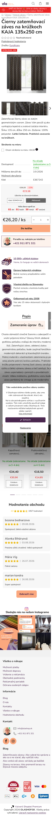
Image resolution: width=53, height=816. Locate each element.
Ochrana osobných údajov (16, 691)
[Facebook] (6, 747)
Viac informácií (25, 413)
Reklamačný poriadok (13, 687)
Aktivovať (35, 198)
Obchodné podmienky (14, 684)
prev (3, 446)
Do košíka (25, 226)
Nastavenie (25, 428)
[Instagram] (13, 747)
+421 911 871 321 (24, 241)
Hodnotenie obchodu (25, 511)
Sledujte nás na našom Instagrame (26, 619)
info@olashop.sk (25, 734)
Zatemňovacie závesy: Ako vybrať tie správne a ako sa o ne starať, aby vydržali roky (23, 763)
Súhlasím (27, 419)
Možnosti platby (11, 673)
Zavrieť (21, 249)
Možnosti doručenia (11, 173)
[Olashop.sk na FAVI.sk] (12, 794)
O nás (6, 708)
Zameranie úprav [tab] (22, 324)
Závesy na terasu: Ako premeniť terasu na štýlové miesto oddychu (24, 774)
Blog (5, 703)
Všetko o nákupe (11, 716)
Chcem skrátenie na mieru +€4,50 (21, 147)
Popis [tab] (25, 316)
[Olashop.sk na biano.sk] (26, 794)
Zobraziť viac (25, 601)
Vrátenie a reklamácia (14, 680)
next (48, 446)
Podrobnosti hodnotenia (13, 41)
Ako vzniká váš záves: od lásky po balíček (23, 769)
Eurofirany (14, 45)
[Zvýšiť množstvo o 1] (46, 217)
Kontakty (7, 712)
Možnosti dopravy (12, 677)
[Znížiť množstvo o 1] (32, 217)
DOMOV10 (14, 198)
